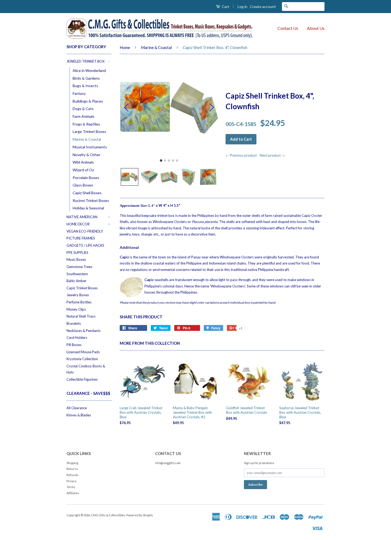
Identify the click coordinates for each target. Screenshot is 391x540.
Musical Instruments (90, 147)
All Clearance (76, 408)
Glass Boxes (83, 185)
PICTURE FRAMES (80, 238)
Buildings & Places (88, 101)
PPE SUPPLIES (77, 252)
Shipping (72, 463)
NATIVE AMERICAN (81, 217)
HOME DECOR (78, 224)
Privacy (71, 481)
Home (125, 47)
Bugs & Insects (85, 85)
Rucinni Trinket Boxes (91, 200)
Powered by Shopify (139, 515)
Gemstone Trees (79, 267)
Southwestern (77, 274)
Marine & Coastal (87, 139)
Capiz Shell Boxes (87, 192)
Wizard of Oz (83, 170)
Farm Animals (83, 116)
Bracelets (73, 323)
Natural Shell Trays (80, 316)
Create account (263, 6)
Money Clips (76, 309)
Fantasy (79, 93)
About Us (316, 28)
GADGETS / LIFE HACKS (85, 245)
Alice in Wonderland (89, 70)
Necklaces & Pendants (83, 330)
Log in (242, 6)
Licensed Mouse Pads (83, 352)
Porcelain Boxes (86, 177)
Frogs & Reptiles (86, 124)
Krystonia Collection (82, 359)
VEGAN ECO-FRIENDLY (84, 231)
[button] (129, 177)
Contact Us (287, 28)
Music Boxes (76, 259)
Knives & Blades (78, 415)
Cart (225, 6)
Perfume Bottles (78, 302)
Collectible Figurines (82, 379)
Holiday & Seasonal (88, 208)
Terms (70, 487)
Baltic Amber (76, 281)
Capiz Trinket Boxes (82, 288)
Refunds (72, 475)
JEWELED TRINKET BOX (85, 61)
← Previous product (242, 155)
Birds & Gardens (86, 78)
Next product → (272, 155)
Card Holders (76, 337)
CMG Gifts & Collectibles (108, 515)
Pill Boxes (73, 345)
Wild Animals (83, 162)
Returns (72, 468)
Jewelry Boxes (77, 295)
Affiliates (72, 493)
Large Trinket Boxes (89, 131)
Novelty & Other (86, 154)
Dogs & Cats (83, 108)
